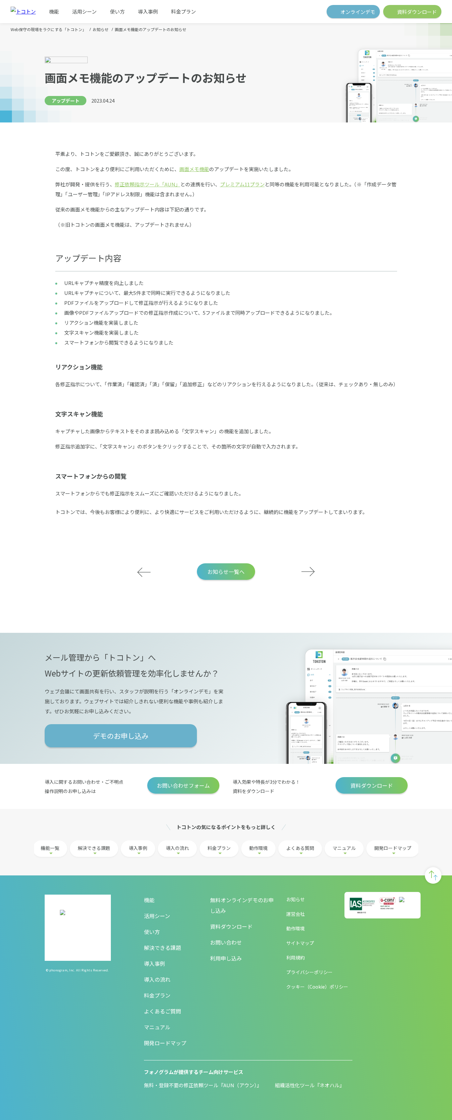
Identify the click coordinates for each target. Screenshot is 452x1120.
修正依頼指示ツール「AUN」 (147, 184)
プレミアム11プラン (242, 184)
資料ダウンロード (371, 785)
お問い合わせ (226, 942)
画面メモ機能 (194, 168)
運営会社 (295, 913)
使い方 (117, 11)
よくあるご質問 (162, 1011)
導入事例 (148, 11)
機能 (54, 11)
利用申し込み (226, 958)
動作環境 (258, 848)
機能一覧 (50, 848)
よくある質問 (300, 848)
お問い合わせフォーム (183, 785)
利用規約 (295, 957)
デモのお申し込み (121, 736)
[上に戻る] (433, 875)
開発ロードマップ (392, 848)
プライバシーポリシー (309, 972)
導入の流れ (177, 848)
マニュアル (344, 848)
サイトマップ (300, 943)
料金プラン (183, 11)
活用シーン (84, 11)
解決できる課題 (94, 848)
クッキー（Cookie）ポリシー (317, 986)
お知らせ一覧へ (226, 572)
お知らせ (295, 899)
